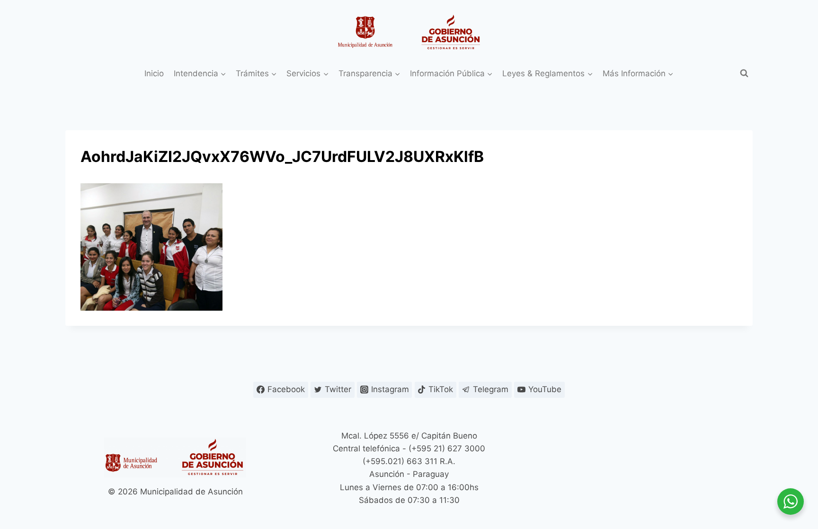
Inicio (154, 73)
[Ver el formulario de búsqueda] (744, 73)
